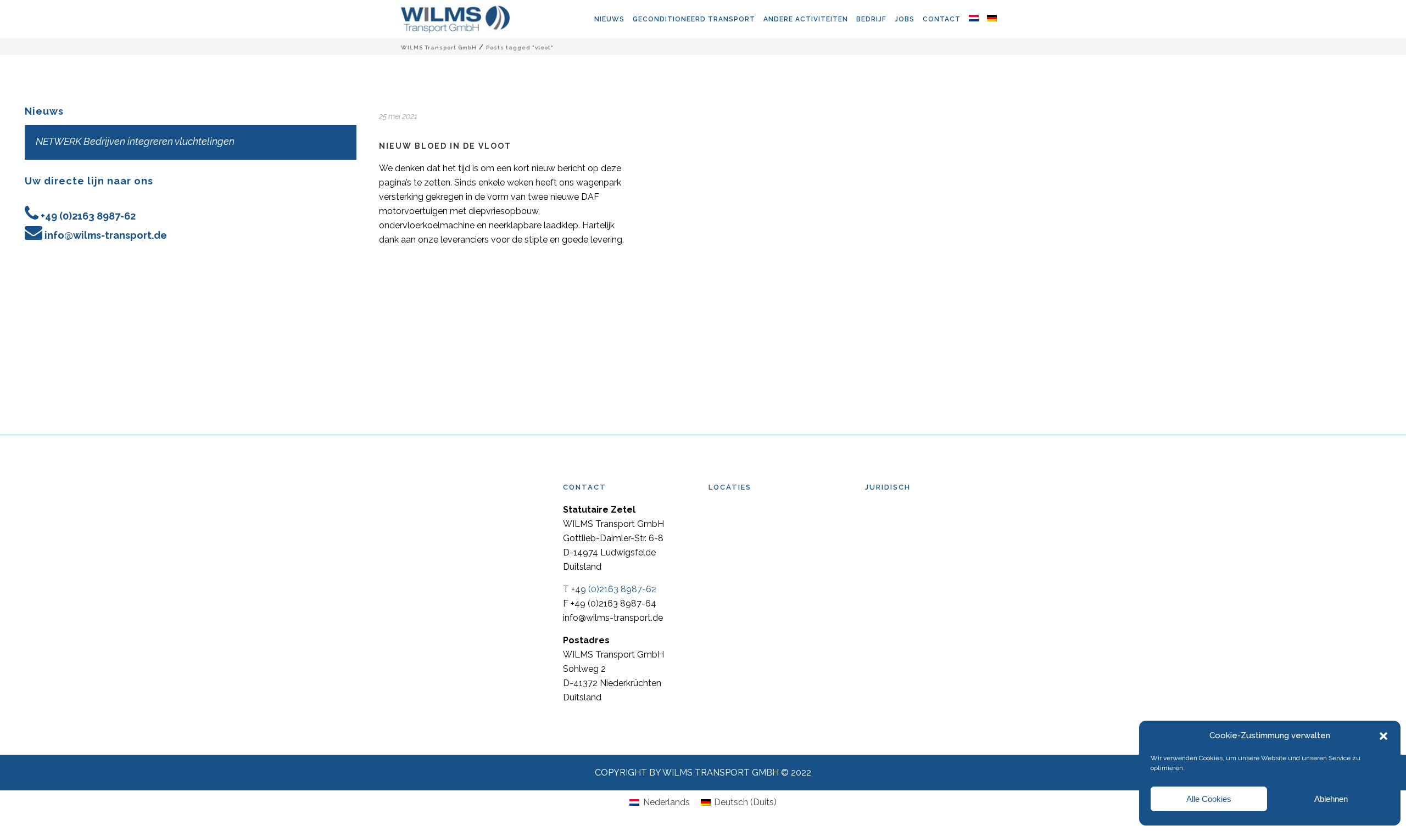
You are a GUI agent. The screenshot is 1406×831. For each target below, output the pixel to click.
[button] (1383, 736)
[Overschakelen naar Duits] (996, 19)
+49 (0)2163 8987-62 (88, 216)
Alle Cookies (1208, 799)
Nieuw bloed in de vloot (445, 146)
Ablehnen (1331, 799)
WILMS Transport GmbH (439, 47)
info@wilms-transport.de (105, 235)
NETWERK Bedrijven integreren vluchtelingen (135, 141)
